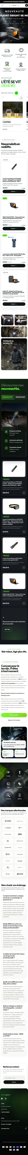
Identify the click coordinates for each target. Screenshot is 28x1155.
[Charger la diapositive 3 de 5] (12, 40)
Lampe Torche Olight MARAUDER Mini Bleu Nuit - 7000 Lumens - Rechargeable (14, 254)
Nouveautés (7, 397)
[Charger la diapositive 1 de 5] (9, 40)
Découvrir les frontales (14, 720)
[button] (2, 5)
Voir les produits (14, 715)
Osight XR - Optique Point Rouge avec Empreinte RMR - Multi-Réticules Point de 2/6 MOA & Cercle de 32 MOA (13, 292)
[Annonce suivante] (26, 1)
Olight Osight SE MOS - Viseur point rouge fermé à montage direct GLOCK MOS (14, 217)
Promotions (20, 397)
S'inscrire (14, 1082)
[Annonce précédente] (1, 1)
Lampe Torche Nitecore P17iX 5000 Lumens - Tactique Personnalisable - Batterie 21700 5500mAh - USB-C (12, 180)
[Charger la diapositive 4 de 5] (13, 40)
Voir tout (7, 629)
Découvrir (14, 191)
